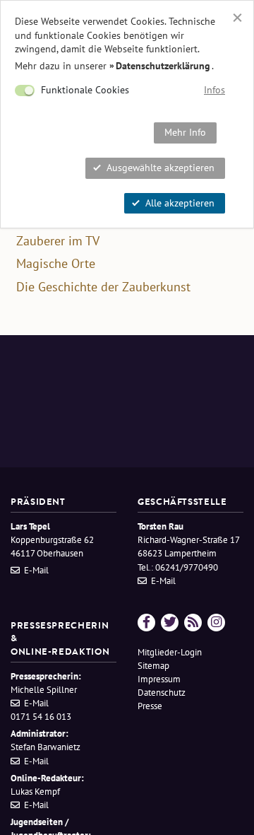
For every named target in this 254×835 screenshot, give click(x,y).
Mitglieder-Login (170, 652)
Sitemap (153, 666)
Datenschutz (162, 693)
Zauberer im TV (57, 241)
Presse (150, 706)
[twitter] (170, 622)
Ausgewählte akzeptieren (160, 167)
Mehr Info (185, 132)
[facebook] (146, 622)
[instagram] (216, 622)
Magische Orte (55, 263)
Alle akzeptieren (179, 203)
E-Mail (36, 570)
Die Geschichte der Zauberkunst (103, 287)
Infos (214, 89)
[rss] (193, 622)
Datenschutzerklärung (163, 65)
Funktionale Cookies (85, 89)
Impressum (159, 679)
